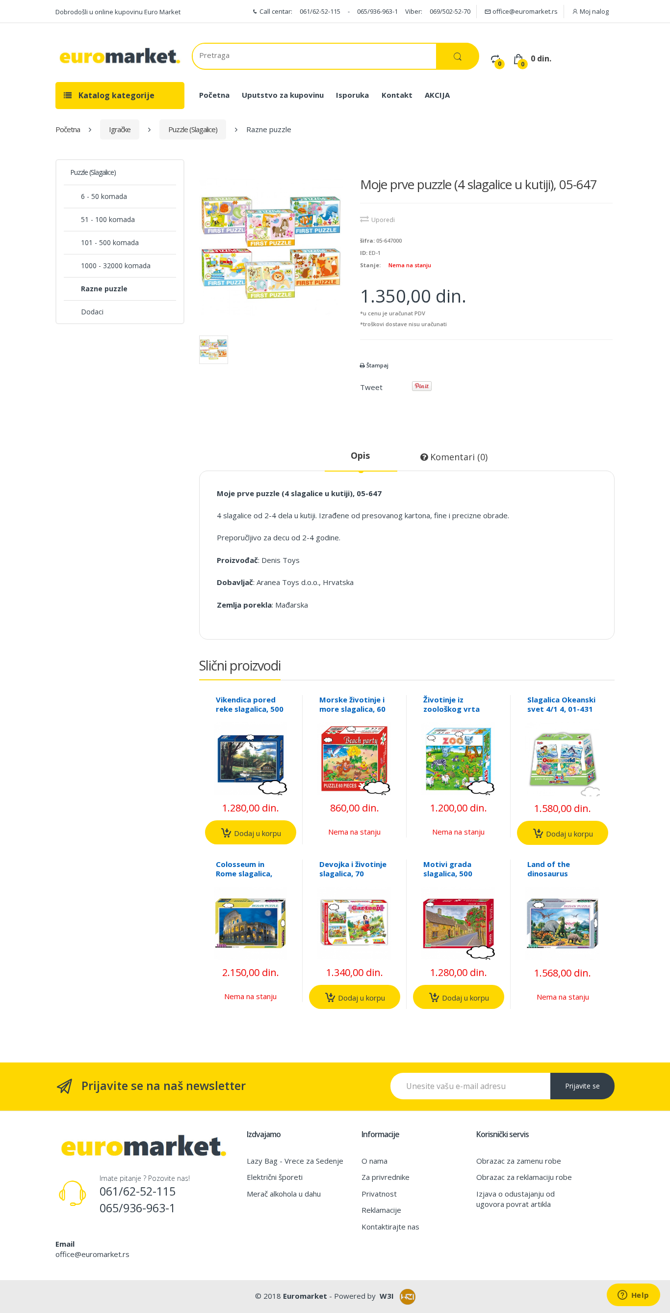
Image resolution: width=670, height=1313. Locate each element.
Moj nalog (593, 11)
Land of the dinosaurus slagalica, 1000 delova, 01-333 (554, 878)
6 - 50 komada (104, 196)
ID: (363, 252)
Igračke (119, 129)
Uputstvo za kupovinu (283, 95)
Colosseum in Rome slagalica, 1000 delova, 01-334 (246, 878)
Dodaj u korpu (256, 833)
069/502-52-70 (450, 11)
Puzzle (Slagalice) (192, 129)
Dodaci (92, 311)
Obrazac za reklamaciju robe (524, 1177)
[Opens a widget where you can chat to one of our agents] (633, 1296)
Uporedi (383, 220)
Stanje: (370, 265)
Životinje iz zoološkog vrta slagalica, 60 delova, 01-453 (451, 713)
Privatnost (379, 1194)
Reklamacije (381, 1210)
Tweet (371, 387)
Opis (360, 455)
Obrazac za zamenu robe (518, 1161)
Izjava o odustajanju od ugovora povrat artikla (515, 1199)
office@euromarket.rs (524, 11)
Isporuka (352, 95)
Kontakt (397, 95)
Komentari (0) (458, 457)
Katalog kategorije (116, 95)
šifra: (367, 240)
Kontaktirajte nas (390, 1226)
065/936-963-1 (377, 11)
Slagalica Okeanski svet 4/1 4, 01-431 (561, 704)
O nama (374, 1161)
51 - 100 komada (108, 219)
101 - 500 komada (110, 242)
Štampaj (376, 365)
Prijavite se (582, 1085)
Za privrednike (385, 1177)
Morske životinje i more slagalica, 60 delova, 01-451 (352, 709)
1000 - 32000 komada (116, 265)
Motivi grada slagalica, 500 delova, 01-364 (450, 873)
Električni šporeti (275, 1177)
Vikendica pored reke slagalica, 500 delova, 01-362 (249, 709)
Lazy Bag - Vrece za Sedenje (295, 1161)
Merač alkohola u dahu (284, 1194)
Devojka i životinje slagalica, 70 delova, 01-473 (353, 873)
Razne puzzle (104, 288)
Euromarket (305, 1296)
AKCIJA (437, 95)
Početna (214, 95)
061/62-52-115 (320, 11)
